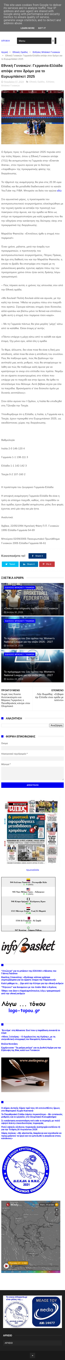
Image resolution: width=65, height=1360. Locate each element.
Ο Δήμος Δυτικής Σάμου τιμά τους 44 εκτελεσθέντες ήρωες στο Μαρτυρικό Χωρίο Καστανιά (30, 1109)
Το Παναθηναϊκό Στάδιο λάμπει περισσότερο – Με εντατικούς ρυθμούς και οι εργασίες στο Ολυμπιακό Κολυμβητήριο (31, 1115)
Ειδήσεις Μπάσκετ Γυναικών (46, 52)
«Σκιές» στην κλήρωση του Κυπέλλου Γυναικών (31, 608)
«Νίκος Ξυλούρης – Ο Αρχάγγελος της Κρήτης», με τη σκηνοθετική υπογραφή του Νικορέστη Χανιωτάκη (28, 1037)
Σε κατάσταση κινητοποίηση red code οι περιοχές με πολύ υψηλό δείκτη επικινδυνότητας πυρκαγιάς (30, 1121)
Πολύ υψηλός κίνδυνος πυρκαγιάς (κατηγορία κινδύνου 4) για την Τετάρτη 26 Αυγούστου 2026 (30, 1128)
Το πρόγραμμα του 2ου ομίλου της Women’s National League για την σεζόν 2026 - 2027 (29, 640)
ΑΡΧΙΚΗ (5, 41)
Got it (42, 28)
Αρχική (4, 52)
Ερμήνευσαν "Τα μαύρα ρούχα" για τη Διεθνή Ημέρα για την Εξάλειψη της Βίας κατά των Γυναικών (31, 1049)
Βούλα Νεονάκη (9, 1044)
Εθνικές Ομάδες (20, 52)
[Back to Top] (32, 1355)
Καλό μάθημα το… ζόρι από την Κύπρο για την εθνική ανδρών (32, 983)
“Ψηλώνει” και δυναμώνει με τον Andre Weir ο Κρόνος (29, 987)
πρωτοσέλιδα (32, 870)
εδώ (59, 190)
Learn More (27, 28)
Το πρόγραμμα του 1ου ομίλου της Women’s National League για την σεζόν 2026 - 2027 (29, 673)
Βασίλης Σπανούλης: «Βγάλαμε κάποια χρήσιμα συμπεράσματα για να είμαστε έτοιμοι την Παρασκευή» (28, 978)
